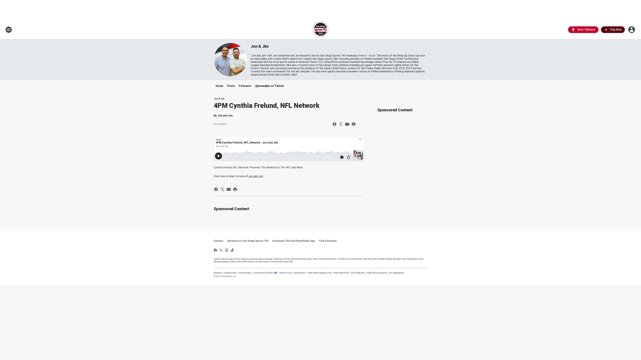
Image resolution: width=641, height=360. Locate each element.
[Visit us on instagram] (227, 250)
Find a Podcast (328, 240)
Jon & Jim (260, 46)
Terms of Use (285, 273)
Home (219, 86)
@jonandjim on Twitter (269, 86)
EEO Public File (357, 273)
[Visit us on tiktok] (232, 250)
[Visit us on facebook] (215, 250)
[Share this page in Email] (347, 124)
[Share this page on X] (341, 124)
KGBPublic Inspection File (319, 273)
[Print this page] (353, 124)
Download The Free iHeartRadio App (293, 240)
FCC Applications (396, 273)
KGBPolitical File (341, 273)
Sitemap (217, 273)
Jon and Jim (255, 176)
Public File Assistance (377, 273)
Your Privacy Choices (263, 273)
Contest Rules (230, 273)
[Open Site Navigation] (8, 29)
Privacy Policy (245, 273)
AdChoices (299, 273)
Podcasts (245, 86)
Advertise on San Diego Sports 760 (247, 240)
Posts (231, 86)
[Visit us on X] (221, 250)
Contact (218, 240)
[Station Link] (320, 29)
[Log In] (632, 29)
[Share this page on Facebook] (334, 124)
